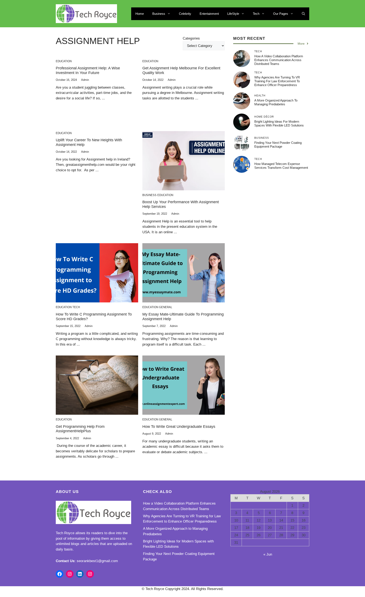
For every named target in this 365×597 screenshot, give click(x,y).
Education (64, 61)
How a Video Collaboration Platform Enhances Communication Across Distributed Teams (278, 60)
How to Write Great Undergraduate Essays (178, 426)
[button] (303, 13)
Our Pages (280, 13)
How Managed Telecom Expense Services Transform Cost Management (281, 165)
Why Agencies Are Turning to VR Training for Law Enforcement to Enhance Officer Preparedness (277, 81)
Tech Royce (65, 533)
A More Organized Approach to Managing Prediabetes (275, 102)
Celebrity (185, 13)
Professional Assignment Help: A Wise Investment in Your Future (88, 70)
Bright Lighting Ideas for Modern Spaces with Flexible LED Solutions (279, 123)
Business (158, 13)
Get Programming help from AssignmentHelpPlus (80, 428)
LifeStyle (233, 13)
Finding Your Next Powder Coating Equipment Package (278, 144)
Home (139, 13)
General (165, 307)
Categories (191, 38)
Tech (256, 13)
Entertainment (209, 13)
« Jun (267, 554)
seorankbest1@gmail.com (97, 561)
